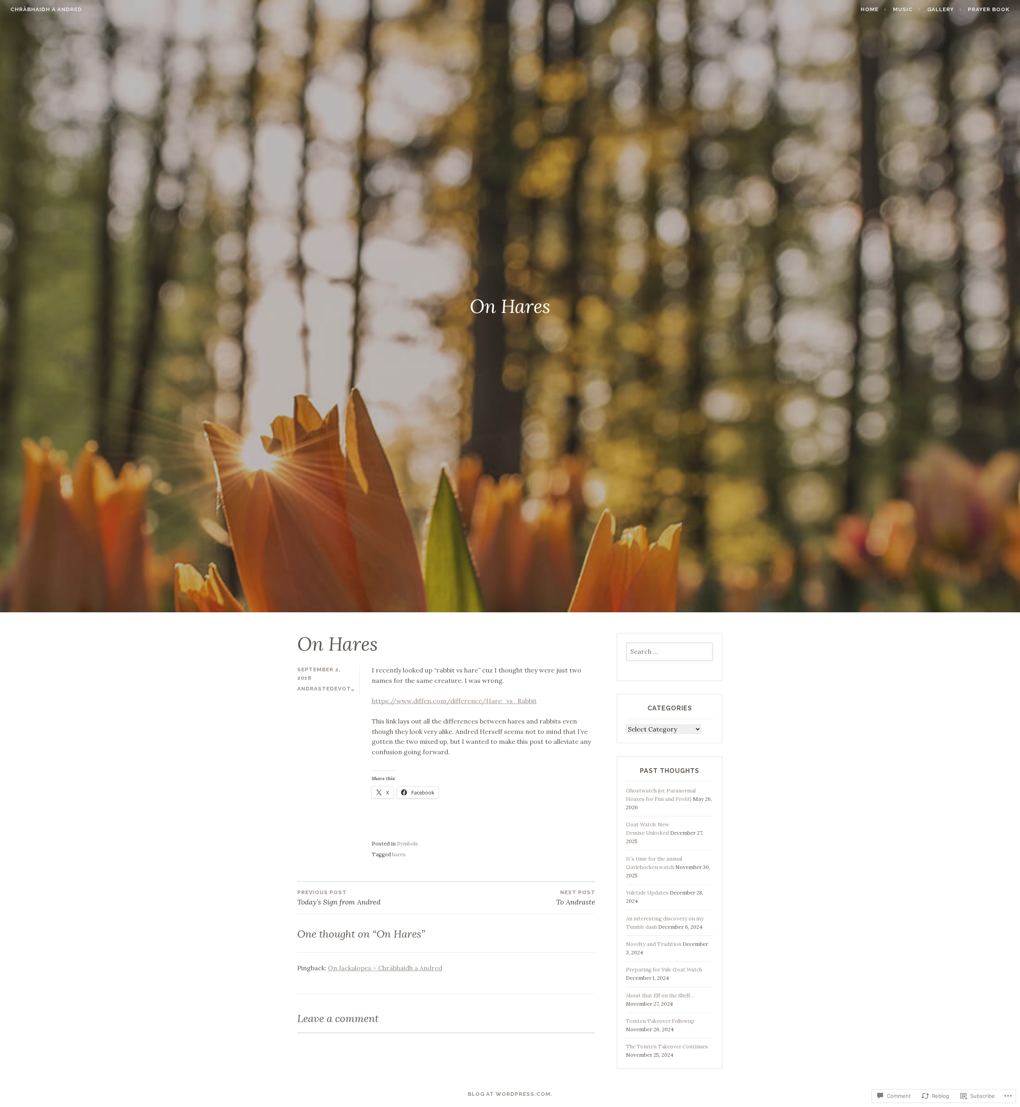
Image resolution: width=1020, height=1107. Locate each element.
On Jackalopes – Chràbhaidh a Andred (385, 968)
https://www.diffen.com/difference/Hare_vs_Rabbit (454, 701)
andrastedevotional (333, 689)
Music (903, 9)
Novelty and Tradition (653, 944)
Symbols (407, 843)
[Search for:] (669, 652)
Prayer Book (989, 9)
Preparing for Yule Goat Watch (664, 969)
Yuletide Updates (647, 892)
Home (870, 9)
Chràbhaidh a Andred (46, 9)
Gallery (940, 9)
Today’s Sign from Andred (339, 897)
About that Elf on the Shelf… (660, 995)
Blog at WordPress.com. (510, 1094)
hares (399, 854)
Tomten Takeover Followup (660, 1021)
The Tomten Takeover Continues (667, 1046)
